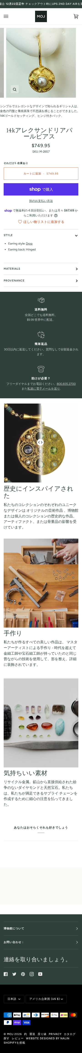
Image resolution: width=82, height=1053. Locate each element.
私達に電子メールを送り (43, 388)
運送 (32, 1034)
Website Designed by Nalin (47, 1038)
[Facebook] (6, 974)
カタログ (70, 1034)
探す (7, 1038)
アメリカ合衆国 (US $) (44, 999)
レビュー (18, 1038)
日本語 (12, 999)
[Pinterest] (23, 974)
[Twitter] (14, 974)
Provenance (14, 280)
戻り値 (42, 1034)
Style (8, 235)
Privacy (55, 1034)
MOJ (10, 1034)
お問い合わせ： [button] (14, 942)
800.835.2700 (66, 384)
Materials (12, 268)
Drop (29, 243)
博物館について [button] (14, 928)
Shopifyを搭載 (14, 1042)
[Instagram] (32, 974)
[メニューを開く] (10, 16)
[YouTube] (40, 974)
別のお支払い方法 (41, 201)
